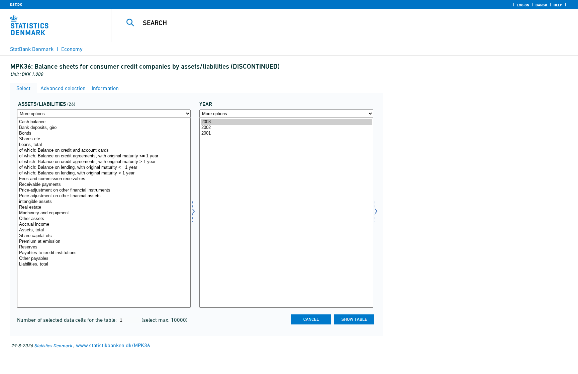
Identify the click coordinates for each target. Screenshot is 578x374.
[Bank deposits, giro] (103, 128)
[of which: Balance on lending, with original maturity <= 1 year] (103, 167)
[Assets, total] (103, 230)
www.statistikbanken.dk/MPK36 (113, 345)
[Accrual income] (103, 224)
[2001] (286, 133)
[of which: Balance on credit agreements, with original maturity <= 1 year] (103, 156)
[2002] (286, 128)
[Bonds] (103, 133)
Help (558, 5)
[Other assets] (103, 219)
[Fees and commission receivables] (103, 179)
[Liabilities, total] (103, 264)
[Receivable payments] (103, 185)
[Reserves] (103, 247)
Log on (523, 5)
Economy (72, 49)
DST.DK (16, 4)
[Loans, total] (103, 145)
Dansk (541, 5)
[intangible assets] (103, 202)
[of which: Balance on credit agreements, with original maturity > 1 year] (103, 162)
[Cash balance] (103, 122)
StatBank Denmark (32, 49)
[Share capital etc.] (103, 236)
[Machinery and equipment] (103, 213)
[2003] (286, 122)
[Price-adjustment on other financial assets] (103, 196)
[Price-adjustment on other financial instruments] (103, 190)
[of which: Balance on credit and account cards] (103, 150)
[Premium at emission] (103, 241)
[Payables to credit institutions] (103, 253)
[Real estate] (103, 207)
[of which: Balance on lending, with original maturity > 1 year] (103, 173)
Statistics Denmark (53, 345)
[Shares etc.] (103, 139)
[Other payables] (103, 258)
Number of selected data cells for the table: (67, 320)
